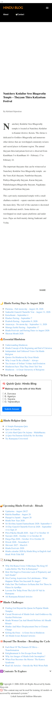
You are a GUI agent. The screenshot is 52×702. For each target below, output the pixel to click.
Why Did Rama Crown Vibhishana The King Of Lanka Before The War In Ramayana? (26, 567)
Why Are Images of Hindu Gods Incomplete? (25, 656)
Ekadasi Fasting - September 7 (18, 318)
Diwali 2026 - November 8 (17, 541)
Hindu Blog (13, 7)
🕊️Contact (19, 15)
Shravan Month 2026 (14, 333)
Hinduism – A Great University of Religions (25, 369)
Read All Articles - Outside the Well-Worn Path (26, 665)
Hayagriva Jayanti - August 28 (18, 517)
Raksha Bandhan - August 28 (18, 514)
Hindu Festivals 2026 (14, 548)
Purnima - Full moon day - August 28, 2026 (24, 308)
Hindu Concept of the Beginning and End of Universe (28, 348)
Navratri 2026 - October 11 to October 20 (23, 535)
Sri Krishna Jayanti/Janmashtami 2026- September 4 (28, 523)
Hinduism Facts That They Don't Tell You (23, 366)
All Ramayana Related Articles (19, 596)
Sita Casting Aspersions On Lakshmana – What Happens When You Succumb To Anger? (26, 579)
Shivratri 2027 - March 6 (16, 545)
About (5, 15)
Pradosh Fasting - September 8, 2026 (21, 321)
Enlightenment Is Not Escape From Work (23, 653)
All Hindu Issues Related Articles (20, 635)
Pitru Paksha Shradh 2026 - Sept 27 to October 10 (27, 532)
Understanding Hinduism (16, 344)
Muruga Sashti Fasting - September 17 (22, 327)
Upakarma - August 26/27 (16, 511)
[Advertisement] (26, 51)
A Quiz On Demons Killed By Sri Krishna (24, 435)
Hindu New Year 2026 (15, 520)
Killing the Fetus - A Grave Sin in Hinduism (24, 632)
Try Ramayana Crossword (16, 438)
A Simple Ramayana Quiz (16, 426)
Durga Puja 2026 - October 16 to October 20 (24, 538)
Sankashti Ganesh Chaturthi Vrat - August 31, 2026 (27, 311)
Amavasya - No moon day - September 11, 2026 (26, 324)
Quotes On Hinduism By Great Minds (22, 357)
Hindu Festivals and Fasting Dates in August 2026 (27, 330)
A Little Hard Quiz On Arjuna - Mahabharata (25, 432)
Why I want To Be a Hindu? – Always (21, 360)
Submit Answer (11, 409)
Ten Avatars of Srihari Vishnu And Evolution (25, 363)
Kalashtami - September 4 (16, 315)
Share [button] (42, 290)
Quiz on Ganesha (12, 429)
